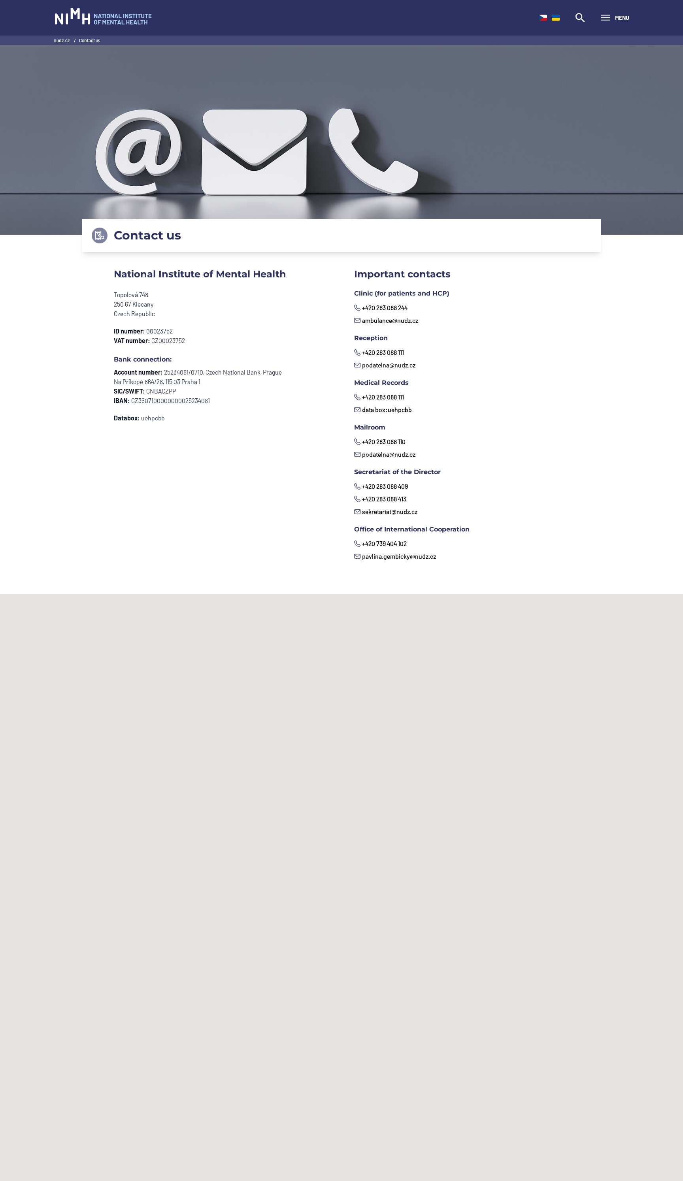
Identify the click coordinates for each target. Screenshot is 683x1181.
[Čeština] (543, 18)
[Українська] (556, 18)
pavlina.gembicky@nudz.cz (399, 556)
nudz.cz (62, 40)
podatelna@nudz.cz (388, 365)
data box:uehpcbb (387, 409)
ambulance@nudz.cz (390, 320)
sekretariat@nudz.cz (389, 511)
